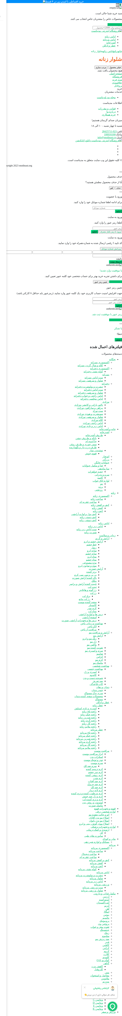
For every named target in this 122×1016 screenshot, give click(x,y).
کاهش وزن (97, 966)
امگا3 (106, 911)
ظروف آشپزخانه (94, 435)
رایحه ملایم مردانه (87, 748)
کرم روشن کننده (94, 775)
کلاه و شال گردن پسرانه (90, 365)
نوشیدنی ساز (96, 450)
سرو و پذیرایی (102, 474)
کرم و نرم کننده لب (92, 799)
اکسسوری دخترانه (99, 368)
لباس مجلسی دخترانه (91, 398)
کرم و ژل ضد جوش (92, 796)
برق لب (86, 596)
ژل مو (93, 641)
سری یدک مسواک (93, 693)
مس (107, 972)
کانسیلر (93, 605)
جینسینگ (104, 930)
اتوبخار (105, 456)
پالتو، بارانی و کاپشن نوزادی (88, 405)
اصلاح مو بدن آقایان (99, 817)
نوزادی (105, 401)
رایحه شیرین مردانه (86, 738)
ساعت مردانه (96, 851)
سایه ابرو (92, 550)
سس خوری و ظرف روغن (83, 444)
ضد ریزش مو (102, 939)
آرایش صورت (96, 568)
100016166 (109, 134)
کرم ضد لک (97, 787)
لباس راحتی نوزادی (93, 423)
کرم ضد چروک (95, 784)
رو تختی (99, 490)
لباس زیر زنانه (95, 526)
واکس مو (92, 644)
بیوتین (106, 914)
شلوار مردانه (96, 878)
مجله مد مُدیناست (106, 97)
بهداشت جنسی (95, 669)
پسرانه (105, 374)
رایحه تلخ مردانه (88, 732)
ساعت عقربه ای (88, 502)
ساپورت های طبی (93, 836)
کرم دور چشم (95, 772)
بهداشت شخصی (100, 666)
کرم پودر (92, 608)
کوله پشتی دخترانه (93, 371)
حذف (118, 188)
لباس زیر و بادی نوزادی (91, 426)
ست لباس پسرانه (94, 377)
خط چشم (91, 544)
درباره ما (111, 111)
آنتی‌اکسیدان (102, 902)
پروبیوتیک (104, 921)
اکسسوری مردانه (100, 848)
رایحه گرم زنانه (89, 720)
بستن (118, 340)
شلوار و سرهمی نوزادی (90, 417)
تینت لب (92, 587)
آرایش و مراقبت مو (99, 632)
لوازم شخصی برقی (105, 811)
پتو (101, 483)
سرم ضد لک (90, 766)
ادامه (118, 211)
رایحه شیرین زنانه (87, 717)
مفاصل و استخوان (99, 975)
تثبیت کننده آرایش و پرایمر (83, 584)
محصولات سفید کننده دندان (88, 696)
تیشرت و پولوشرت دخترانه (89, 386)
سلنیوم (105, 936)
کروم (106, 951)
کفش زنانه (97, 508)
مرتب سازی (101, 67)
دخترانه (105, 383)
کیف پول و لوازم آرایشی (84, 514)
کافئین (105, 945)
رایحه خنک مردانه (87, 735)
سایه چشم (91, 553)
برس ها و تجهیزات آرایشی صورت (79, 620)
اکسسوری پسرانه (100, 362)
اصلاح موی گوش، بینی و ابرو (94, 823)
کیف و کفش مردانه (99, 860)
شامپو (100, 653)
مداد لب (92, 611)
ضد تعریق (98, 681)
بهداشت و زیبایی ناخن (91, 623)
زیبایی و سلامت (107, 535)
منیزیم (105, 981)
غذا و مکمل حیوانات (92, 465)
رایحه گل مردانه (88, 744)
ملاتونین (105, 978)
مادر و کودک (109, 839)
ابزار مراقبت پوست (92, 754)
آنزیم (106, 905)
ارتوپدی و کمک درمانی (97, 829)
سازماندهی (103, 468)
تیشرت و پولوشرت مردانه (89, 875)
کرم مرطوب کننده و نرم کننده (87, 793)
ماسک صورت (96, 805)
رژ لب (93, 593)
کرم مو (99, 659)
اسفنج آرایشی (89, 617)
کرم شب (98, 778)
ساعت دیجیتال (89, 854)
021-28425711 (109, 131)
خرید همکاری (109, 114)
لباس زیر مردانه (94, 881)
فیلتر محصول (115, 67)
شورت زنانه (90, 532)
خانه (120, 51)
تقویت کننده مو (95, 647)
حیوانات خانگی (101, 462)
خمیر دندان (97, 690)
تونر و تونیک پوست (93, 760)
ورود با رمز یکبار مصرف (110, 232)
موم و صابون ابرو (87, 565)
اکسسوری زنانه (101, 496)
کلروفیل (98, 969)
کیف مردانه (97, 866)
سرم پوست (97, 763)
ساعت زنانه (97, 499)
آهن (107, 908)
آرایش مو (98, 635)
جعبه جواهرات (95, 471)
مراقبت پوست (101, 751)
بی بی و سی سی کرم (85, 574)
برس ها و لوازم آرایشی (91, 614)
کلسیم (105, 957)
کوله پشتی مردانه (87, 869)
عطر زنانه (97, 705)
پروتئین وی (103, 924)
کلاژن (106, 954)
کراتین (99, 656)
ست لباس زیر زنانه (86, 529)
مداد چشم (91, 559)
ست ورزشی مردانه (92, 887)
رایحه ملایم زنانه (88, 726)
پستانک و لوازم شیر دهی (96, 842)
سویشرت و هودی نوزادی (90, 414)
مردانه (112, 845)
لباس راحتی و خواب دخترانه (88, 395)
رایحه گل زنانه (89, 723)
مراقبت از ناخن (88, 629)
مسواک (99, 699)
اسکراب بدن (96, 757)
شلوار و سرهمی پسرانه (90, 380)
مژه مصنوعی (89, 562)
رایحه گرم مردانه (88, 741)
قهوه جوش (91, 453)
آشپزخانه (111, 42)
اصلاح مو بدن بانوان (99, 820)
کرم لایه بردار (96, 790)
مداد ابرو (92, 556)
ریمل (94, 547)
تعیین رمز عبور (100, 282)
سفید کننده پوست (87, 602)
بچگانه (112, 359)
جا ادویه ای (91, 441)
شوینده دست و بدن (93, 678)
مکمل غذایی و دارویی (104, 893)
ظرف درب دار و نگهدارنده (83, 447)
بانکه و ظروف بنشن (86, 438)
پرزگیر (105, 459)
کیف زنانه (98, 511)
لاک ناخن (92, 626)
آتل (101, 832)
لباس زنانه (110, 36)
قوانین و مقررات (107, 108)
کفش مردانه (96, 863)
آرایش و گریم (102, 538)
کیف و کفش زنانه (100, 505)
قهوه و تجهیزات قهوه (105, 808)
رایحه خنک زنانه (88, 714)
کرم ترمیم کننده (94, 769)
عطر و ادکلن (109, 45)
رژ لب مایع (84, 599)
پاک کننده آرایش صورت (84, 578)
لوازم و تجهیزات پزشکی (103, 826)
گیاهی (106, 963)
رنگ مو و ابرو (90, 638)
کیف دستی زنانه (88, 517)
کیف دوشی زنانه (88, 520)
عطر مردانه (97, 729)
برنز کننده (91, 571)
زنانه (115, 51)
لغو (111, 188)
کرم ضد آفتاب (95, 781)
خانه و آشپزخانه (107, 429)
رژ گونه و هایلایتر (88, 590)
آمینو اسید (104, 899)
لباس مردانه (109, 39)
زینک (106, 933)
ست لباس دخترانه (93, 389)
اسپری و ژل (90, 672)
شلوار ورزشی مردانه (92, 890)
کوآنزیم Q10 (103, 960)
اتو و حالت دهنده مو (99, 814)
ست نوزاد (98, 411)
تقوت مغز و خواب (100, 927)
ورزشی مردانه (101, 884)
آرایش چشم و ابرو (93, 541)
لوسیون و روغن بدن (92, 802)
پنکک (94, 581)
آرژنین (106, 896)
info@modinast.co (107, 137)
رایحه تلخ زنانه (89, 711)
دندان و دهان (102, 687)
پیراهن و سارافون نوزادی (90, 408)
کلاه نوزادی (97, 420)
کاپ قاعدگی (96, 684)
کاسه (100, 477)
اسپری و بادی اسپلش (85, 708)
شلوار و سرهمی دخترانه (90, 392)
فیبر (107, 942)
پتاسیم (105, 917)
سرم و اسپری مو (94, 650)
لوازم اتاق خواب (101, 480)
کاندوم (93, 675)
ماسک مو (98, 663)
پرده (100, 486)
